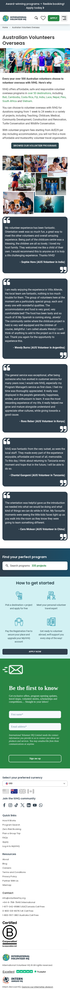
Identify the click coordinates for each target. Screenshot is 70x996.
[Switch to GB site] (23, 791)
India (42, 97)
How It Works (9, 820)
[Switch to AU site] (14, 791)
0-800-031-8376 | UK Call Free (17, 910)
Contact (7, 893)
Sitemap (6, 885)
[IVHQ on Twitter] (23, 805)
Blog (4, 863)
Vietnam (27, 101)
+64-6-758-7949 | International (18, 902)
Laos (49, 97)
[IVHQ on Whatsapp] (41, 805)
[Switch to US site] (6, 791)
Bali (4, 97)
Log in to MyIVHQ (11, 846)
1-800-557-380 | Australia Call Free (20, 915)
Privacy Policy (9, 876)
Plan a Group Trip (11, 833)
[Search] (36, 18)
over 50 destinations (39, 93)
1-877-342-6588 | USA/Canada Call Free (23, 906)
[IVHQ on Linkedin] (29, 805)
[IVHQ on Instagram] (10, 805)
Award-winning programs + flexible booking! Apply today (35, 6)
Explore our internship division (37, 986)
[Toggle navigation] (64, 18)
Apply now (35, 651)
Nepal (56, 97)
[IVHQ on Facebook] (4, 805)
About (5, 859)
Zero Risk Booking (11, 829)
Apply (53, 18)
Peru (63, 97)
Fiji (36, 97)
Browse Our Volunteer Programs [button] (35, 145)
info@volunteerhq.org (14, 898)
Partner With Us (10, 880)
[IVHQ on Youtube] (35, 805)
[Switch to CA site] (31, 791)
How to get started (35, 583)
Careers (6, 867)
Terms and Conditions (14, 872)
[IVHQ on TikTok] (16, 805)
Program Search (11, 824)
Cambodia (14, 97)
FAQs (5, 837)
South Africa (9, 101)
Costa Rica (27, 97)
